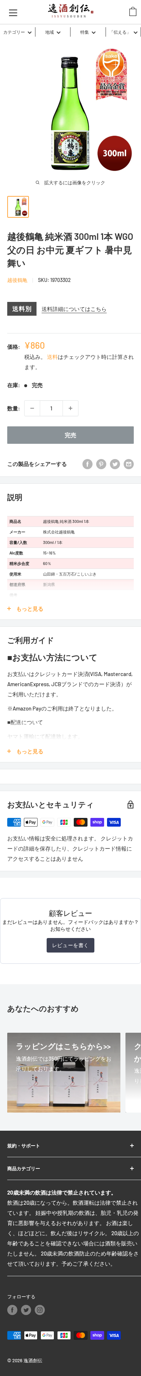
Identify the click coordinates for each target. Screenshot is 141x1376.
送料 (52, 356)
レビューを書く (70, 945)
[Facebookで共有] (87, 463)
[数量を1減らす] (32, 408)
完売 (70, 434)
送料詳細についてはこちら (74, 309)
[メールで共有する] (129, 463)
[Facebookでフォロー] (12, 1310)
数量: (13, 408)
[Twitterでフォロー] (26, 1310)
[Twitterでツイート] (115, 463)
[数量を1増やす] (70, 408)
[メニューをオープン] (13, 12)
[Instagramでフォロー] (40, 1310)
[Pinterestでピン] (101, 463)
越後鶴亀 (17, 280)
